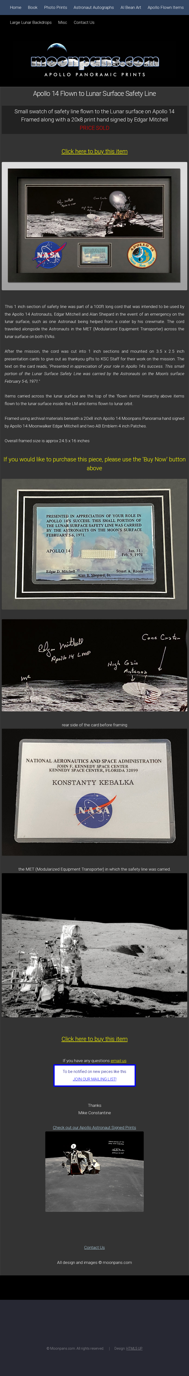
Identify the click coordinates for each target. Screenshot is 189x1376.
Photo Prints (55, 7)
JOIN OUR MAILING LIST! (94, 1079)
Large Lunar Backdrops (31, 22)
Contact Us (94, 1247)
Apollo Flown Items (166, 7)
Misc (62, 22)
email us (118, 1060)
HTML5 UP (134, 1348)
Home (15, 7)
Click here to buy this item (95, 151)
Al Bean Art (131, 7)
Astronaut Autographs (94, 7)
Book (32, 7)
